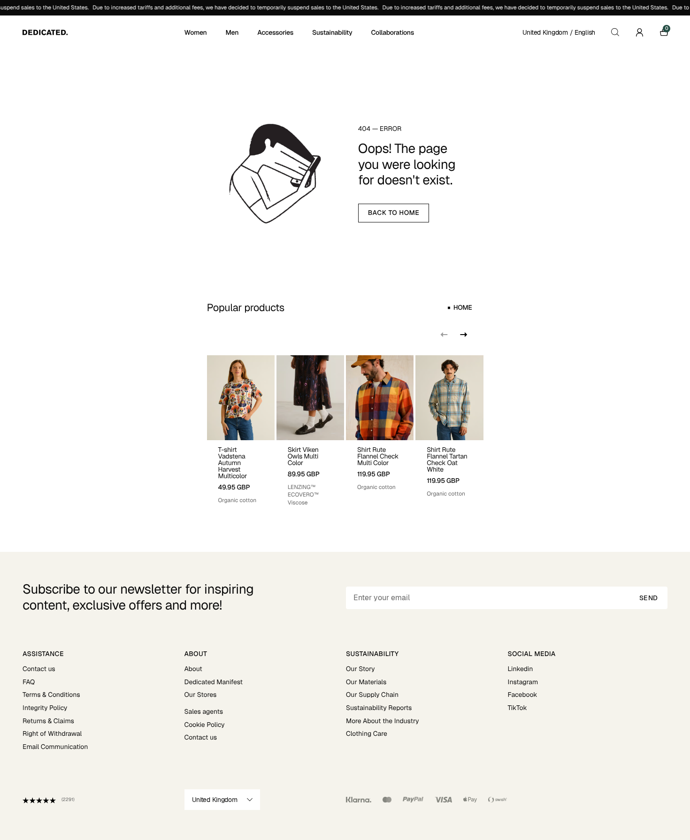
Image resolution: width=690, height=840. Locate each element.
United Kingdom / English (558, 32)
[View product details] (241, 472)
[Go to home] (103, 32)
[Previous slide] (444, 334)
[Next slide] (462, 334)
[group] (241, 431)
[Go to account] (639, 32)
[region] (345, 431)
